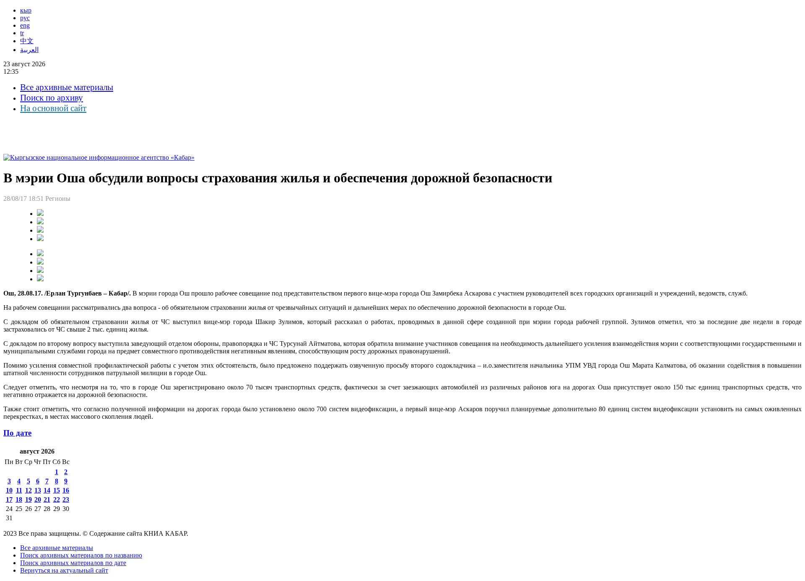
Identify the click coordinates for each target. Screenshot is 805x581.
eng (25, 25)
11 (19, 490)
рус (25, 17)
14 (47, 490)
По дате (17, 432)
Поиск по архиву (51, 98)
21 (47, 499)
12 (28, 490)
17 (9, 499)
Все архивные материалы (66, 87)
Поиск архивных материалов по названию (81, 555)
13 (37, 490)
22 (56, 499)
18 (19, 499)
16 (65, 490)
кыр (25, 10)
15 (56, 490)
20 (37, 499)
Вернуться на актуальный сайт (64, 570)
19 (28, 499)
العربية (29, 49)
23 (65, 499)
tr (22, 32)
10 (9, 490)
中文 (27, 40)
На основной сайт (53, 108)
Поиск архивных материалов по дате (73, 562)
